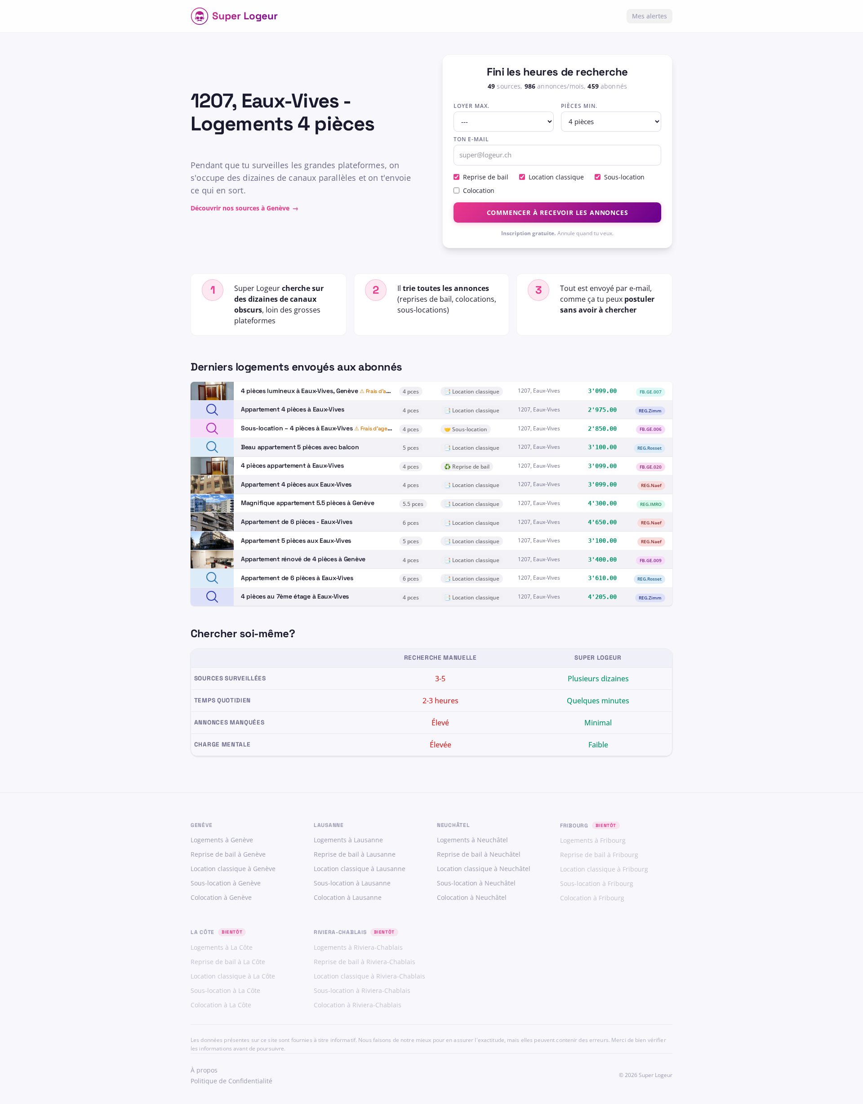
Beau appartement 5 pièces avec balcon (300, 447)
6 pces (411, 523)
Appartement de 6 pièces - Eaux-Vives (296, 522)
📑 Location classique (471, 391)
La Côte (202, 932)
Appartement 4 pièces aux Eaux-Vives (296, 484)
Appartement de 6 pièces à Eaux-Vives (297, 578)
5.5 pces (413, 504)
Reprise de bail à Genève (228, 854)
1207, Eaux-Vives (539, 390)
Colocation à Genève (221, 897)
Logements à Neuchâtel (472, 840)
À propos (204, 1070)
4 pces (411, 391)
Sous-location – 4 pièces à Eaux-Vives (297, 428)
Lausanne (329, 825)
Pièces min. (579, 106)
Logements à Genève (222, 840)
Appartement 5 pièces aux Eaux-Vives (296, 540)
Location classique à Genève (233, 868)
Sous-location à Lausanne (352, 883)
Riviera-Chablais (340, 932)
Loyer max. (471, 106)
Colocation (478, 190)
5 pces (411, 447)
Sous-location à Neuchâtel (476, 883)
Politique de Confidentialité (231, 1081)
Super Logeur (245, 15)
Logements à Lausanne (348, 840)
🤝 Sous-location (465, 429)
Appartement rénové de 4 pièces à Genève (303, 559)
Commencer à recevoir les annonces (557, 212)
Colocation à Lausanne (348, 897)
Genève (201, 825)
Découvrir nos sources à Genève (244, 208)
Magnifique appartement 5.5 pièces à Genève (307, 503)
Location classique (556, 177)
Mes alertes (649, 16)
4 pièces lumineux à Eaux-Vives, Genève (299, 391)
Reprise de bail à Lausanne (355, 854)
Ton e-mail (471, 139)
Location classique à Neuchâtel (483, 868)
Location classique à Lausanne (359, 868)
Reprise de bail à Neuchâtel (478, 854)
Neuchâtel (453, 825)
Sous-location (624, 177)
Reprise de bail (485, 177)
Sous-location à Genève (226, 883)
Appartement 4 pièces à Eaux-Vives (292, 409)
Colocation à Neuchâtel (472, 897)
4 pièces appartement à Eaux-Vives (292, 465)
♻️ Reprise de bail (466, 466)
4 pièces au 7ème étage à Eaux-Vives (295, 596)
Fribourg (574, 825)
